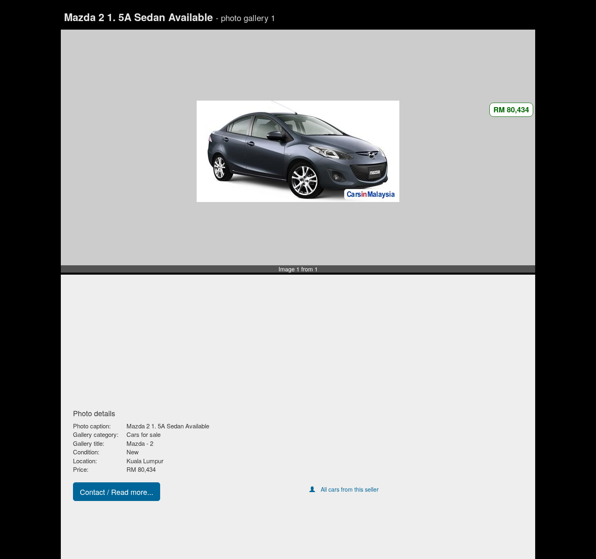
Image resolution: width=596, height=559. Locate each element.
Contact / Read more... (116, 491)
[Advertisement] (298, 342)
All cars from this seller (350, 489)
